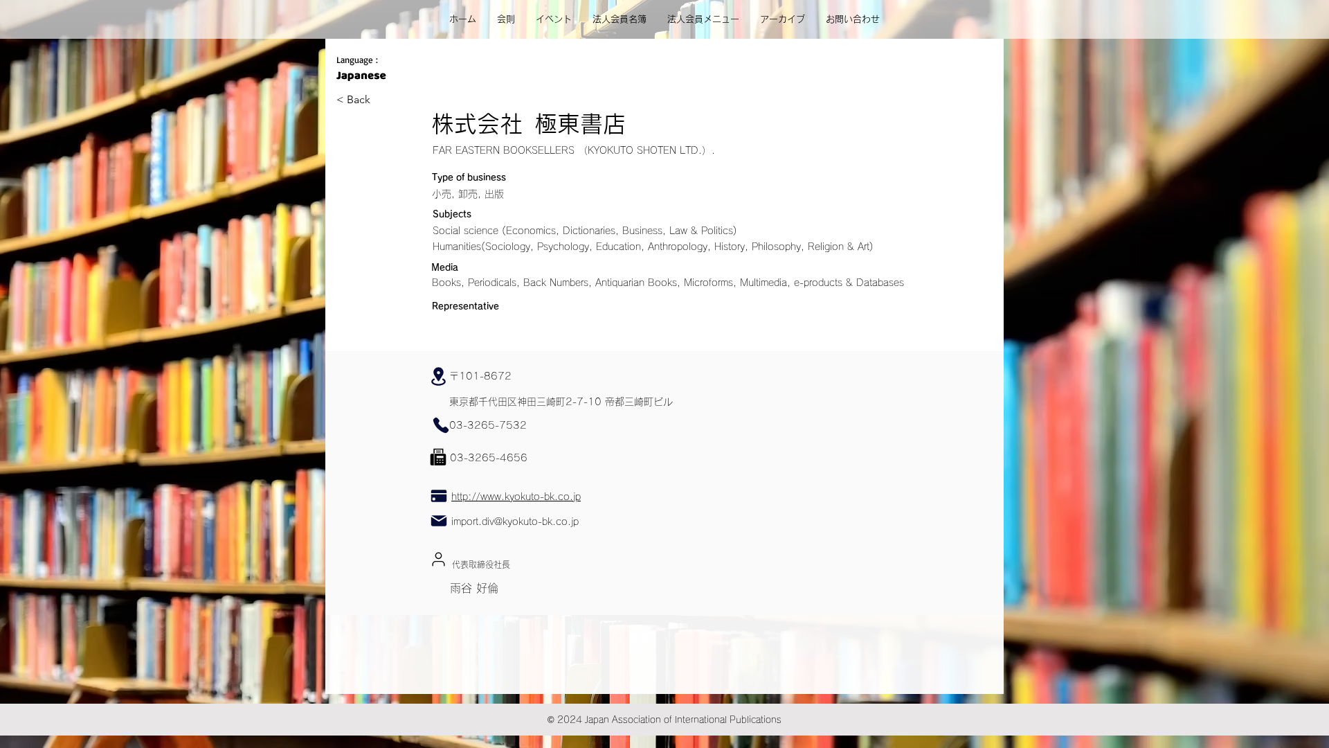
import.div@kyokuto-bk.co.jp (515, 521)
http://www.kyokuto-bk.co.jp (516, 496)
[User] (438, 559)
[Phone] (440, 425)
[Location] (438, 376)
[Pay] (438, 496)
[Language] (360, 75)
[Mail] (438, 520)
